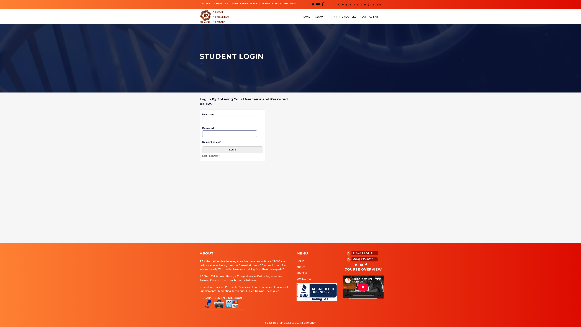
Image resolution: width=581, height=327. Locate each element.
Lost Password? (211, 156)
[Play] (346, 295)
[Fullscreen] (383, 295)
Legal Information (304, 323)
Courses (302, 273)
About (301, 267)
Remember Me (210, 142)
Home (300, 261)
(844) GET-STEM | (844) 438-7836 (360, 4)
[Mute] (379, 295)
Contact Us (304, 278)
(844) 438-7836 (363, 259)
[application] (363, 287)
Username (208, 114)
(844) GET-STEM (363, 253)
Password (208, 128)
